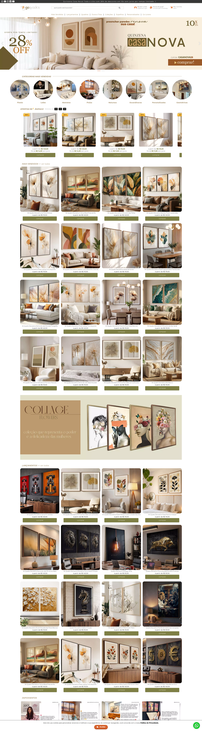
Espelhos (120, 14)
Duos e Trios (97, 14)
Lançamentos (72, 14)
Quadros (84, 14)
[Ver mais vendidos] (101, 43)
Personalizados (133, 14)
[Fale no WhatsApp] (196, 725)
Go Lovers (147, 14)
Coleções (109, 14)
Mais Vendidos (57, 14)
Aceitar (102, 727)
